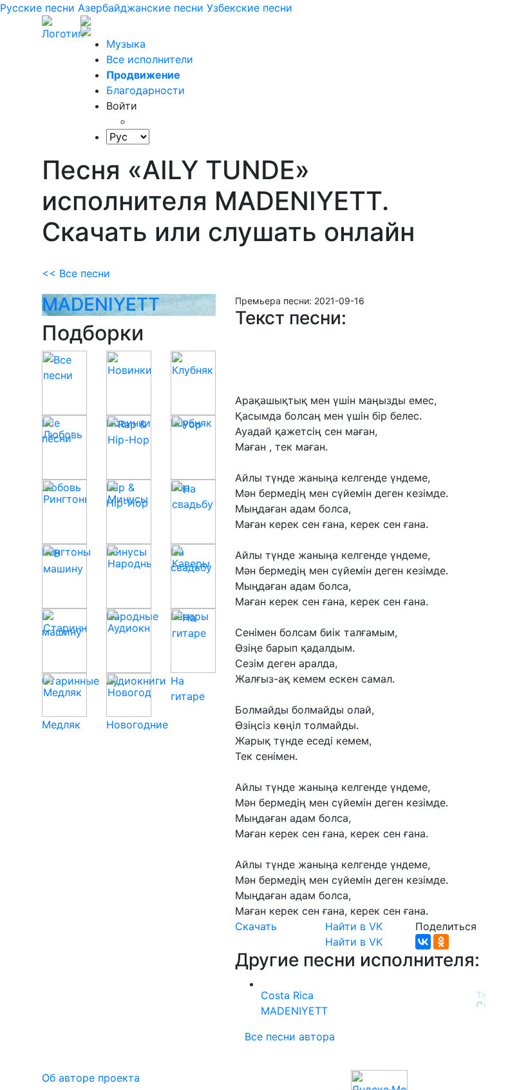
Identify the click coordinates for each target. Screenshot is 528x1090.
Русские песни (37, 7)
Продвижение (143, 74)
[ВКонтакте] (423, 941)
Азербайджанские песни (140, 7)
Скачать (256, 926)
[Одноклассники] (441, 941)
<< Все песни (76, 273)
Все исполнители (149, 59)
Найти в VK (353, 926)
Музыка (126, 43)
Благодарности (145, 90)
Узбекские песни (249, 7)
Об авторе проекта (91, 1077)
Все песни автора (290, 1036)
